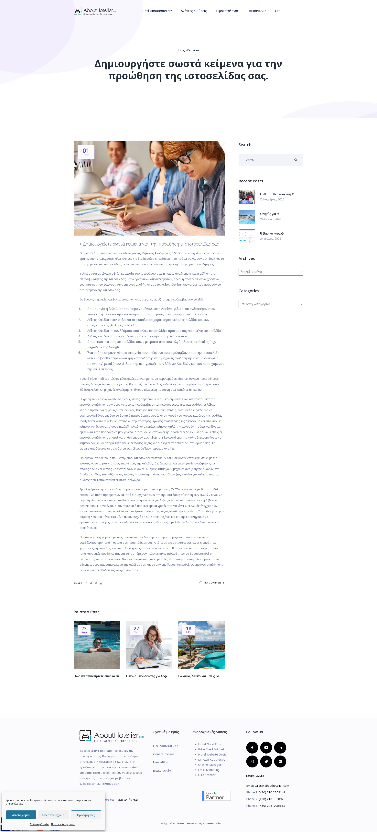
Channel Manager (209, 764)
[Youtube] (266, 748)
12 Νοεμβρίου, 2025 (272, 199)
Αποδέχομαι (21, 815)
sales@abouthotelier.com (272, 785)
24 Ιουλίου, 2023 (270, 219)
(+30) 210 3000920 (272, 799)
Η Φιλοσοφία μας (165, 746)
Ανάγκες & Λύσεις (194, 11)
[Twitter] (266, 761)
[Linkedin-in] (280, 748)
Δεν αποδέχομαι (54, 815)
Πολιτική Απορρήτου (63, 824)
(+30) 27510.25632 (272, 805)
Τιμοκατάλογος (227, 11)
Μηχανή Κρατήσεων (211, 759)
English (122, 800)
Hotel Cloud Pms (209, 744)
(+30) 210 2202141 (272, 792)
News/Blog (160, 762)
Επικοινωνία (256, 11)
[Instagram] (252, 761)
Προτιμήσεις (86, 815)
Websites (192, 50)
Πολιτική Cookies (39, 824)
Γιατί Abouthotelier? (157, 11)
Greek (134, 800)
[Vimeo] (280, 761)
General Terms (163, 754)
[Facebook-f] (252, 748)
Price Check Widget (211, 749)
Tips (181, 50)
